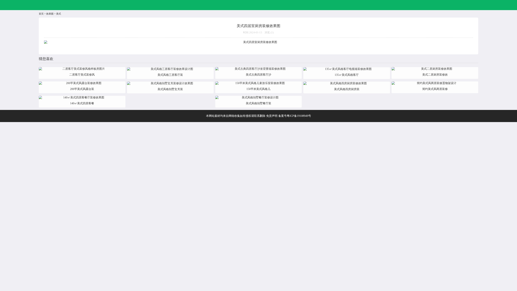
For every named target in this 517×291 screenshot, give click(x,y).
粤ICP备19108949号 (299, 115)
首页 (41, 13)
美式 (58, 13)
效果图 (50, 13)
